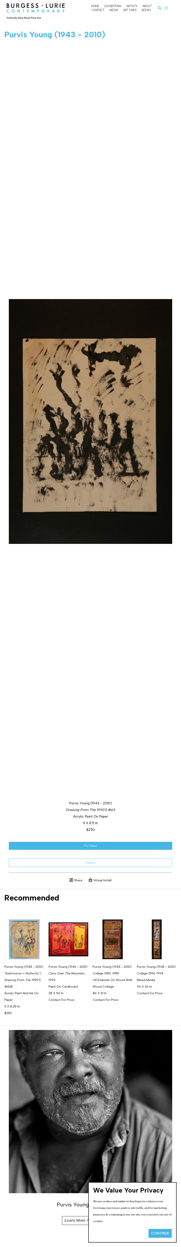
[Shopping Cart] (166, 8)
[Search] (159, 8)
